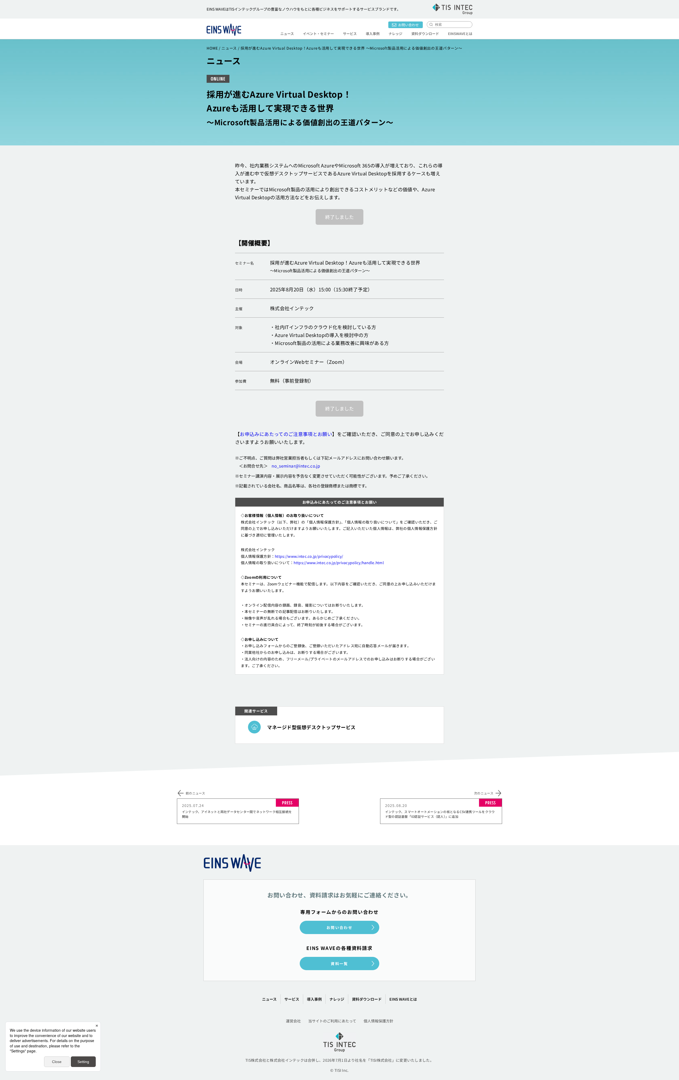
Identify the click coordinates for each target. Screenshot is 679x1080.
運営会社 (293, 1020)
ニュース (287, 33)
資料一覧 (339, 963)
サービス (291, 999)
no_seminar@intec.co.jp (296, 466)
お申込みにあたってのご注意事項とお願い (286, 433)
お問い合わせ (408, 24)
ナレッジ (395, 33)
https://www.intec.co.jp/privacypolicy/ (309, 556)
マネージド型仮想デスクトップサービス (311, 727)
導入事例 (373, 33)
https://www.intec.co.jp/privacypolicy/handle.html (339, 562)
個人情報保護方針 (378, 1020)
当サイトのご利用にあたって (332, 1020)
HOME (212, 48)
